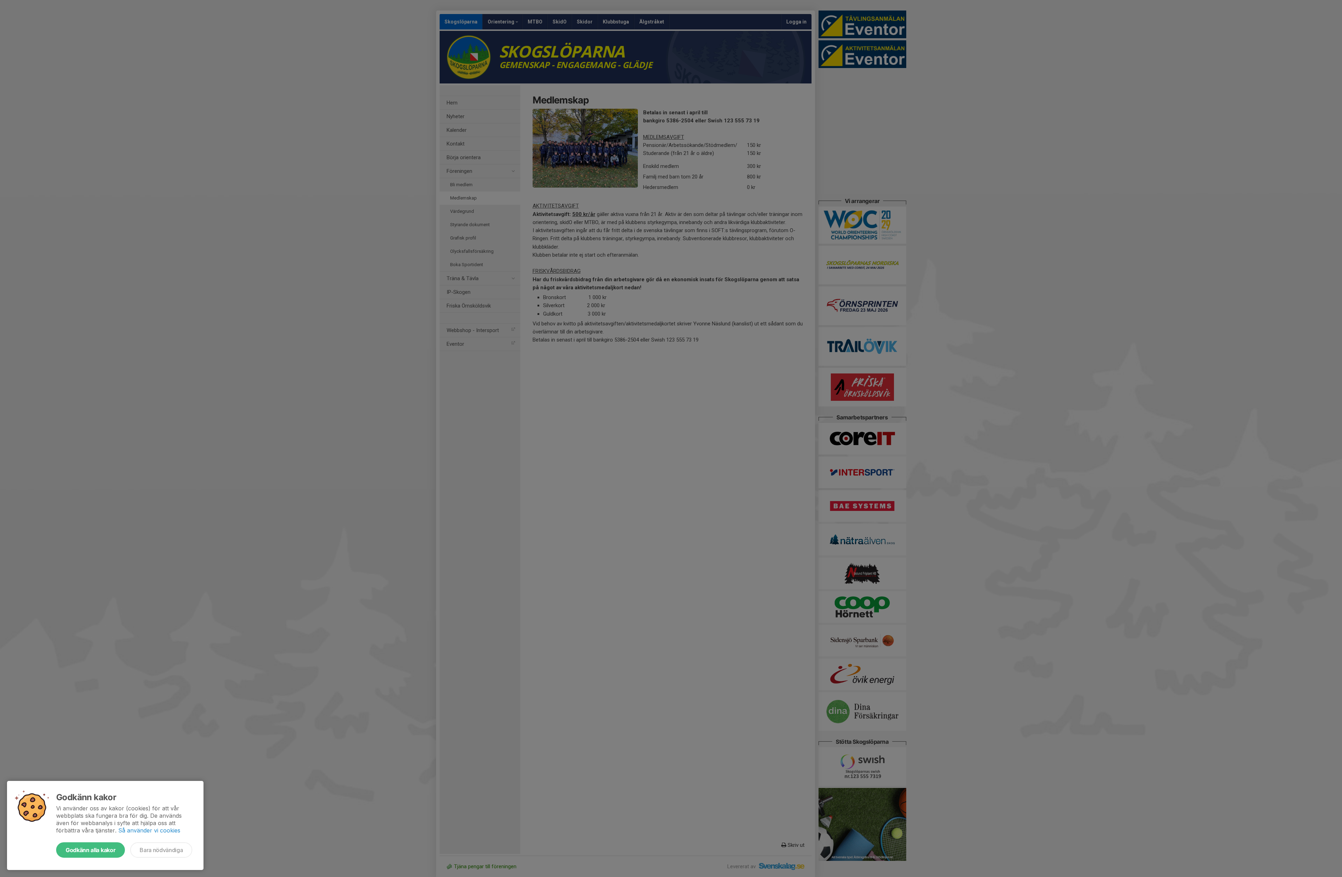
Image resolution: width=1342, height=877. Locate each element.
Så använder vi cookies (149, 830)
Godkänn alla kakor (90, 850)
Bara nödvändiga (161, 850)
